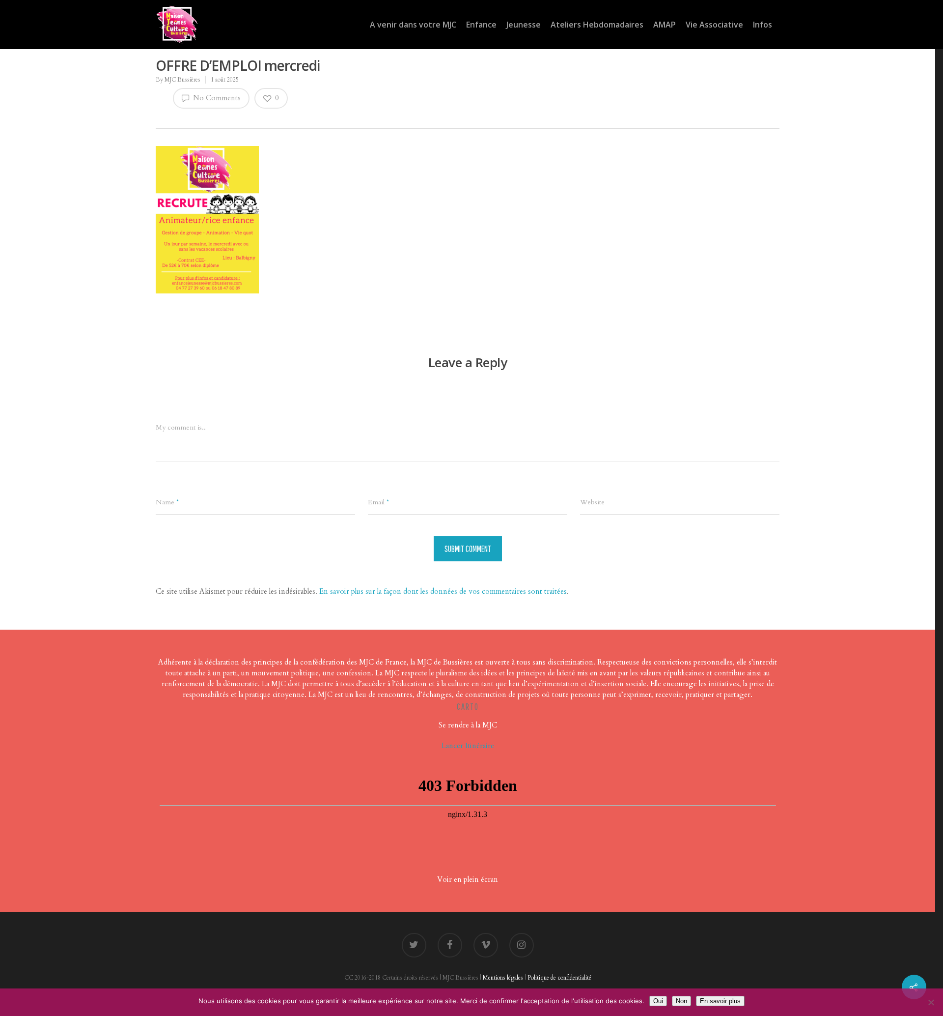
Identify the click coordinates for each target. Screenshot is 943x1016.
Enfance (481, 24)
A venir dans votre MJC (413, 24)
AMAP (664, 24)
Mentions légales (503, 978)
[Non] (931, 1002)
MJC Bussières (182, 80)
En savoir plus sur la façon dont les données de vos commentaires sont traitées (443, 591)
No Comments (216, 98)
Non (681, 1001)
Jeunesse (523, 24)
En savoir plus (720, 1001)
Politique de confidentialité (559, 978)
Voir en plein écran (467, 879)
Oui (658, 1001)
